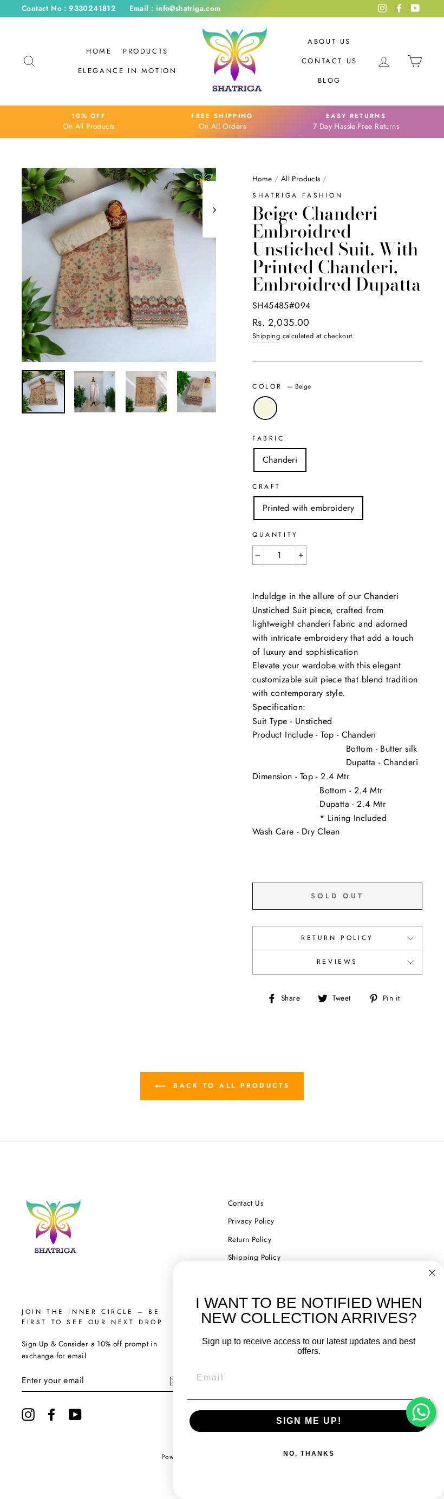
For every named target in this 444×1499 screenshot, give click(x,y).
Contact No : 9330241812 (69, 8)
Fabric (268, 438)
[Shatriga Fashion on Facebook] (51, 1414)
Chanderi (280, 459)
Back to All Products (229, 1085)
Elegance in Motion (127, 70)
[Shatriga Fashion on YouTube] (75, 1414)
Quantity (275, 535)
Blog (329, 80)
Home (99, 51)
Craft (266, 486)
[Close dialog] (432, 1272)
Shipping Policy (254, 1257)
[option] (88, 122)
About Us (329, 41)
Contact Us (329, 61)
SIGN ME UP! (309, 1420)
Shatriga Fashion (297, 195)
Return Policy (337, 938)
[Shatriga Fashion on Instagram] (28, 1414)
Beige (265, 408)
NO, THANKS (309, 1453)
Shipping (266, 336)
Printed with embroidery (308, 508)
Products (145, 51)
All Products (301, 178)
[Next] (209, 209)
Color (281, 386)
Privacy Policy (251, 1220)
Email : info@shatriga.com (175, 8)
